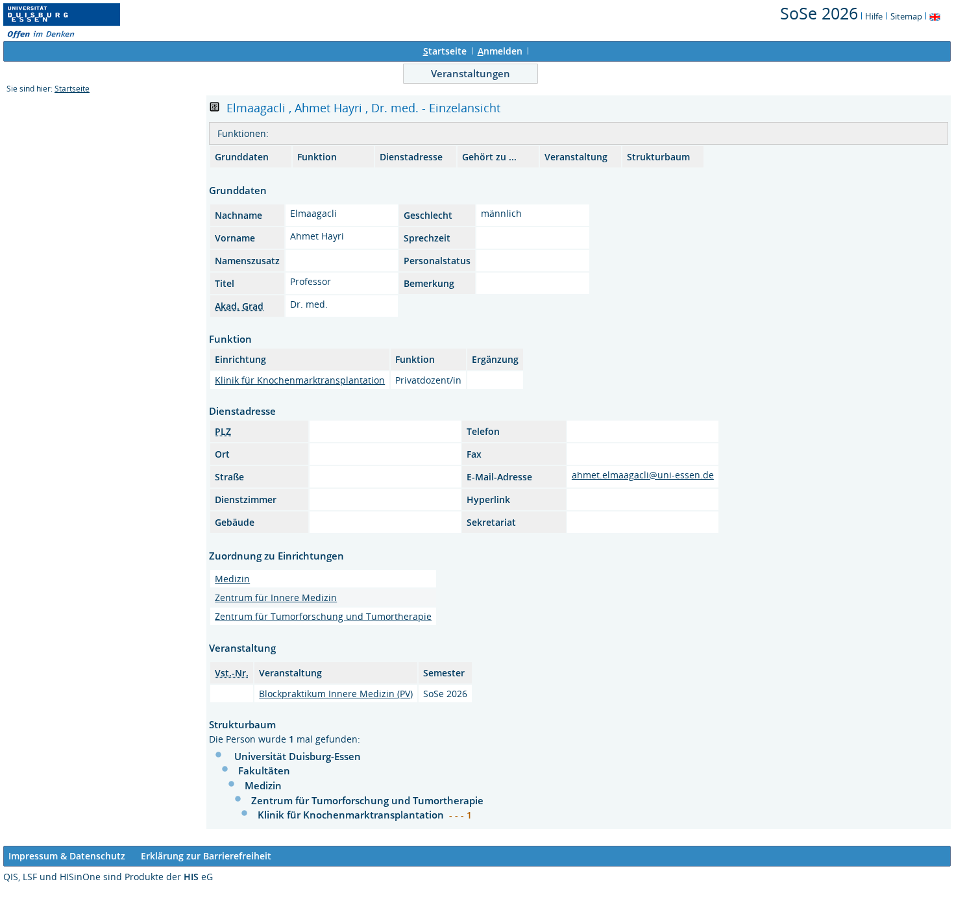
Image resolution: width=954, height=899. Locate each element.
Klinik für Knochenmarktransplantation (300, 380)
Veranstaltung (575, 157)
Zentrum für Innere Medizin (276, 597)
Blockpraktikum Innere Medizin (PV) (336, 693)
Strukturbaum (658, 157)
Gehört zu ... (489, 157)
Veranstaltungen (470, 73)
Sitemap (906, 16)
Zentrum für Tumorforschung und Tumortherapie (323, 616)
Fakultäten (264, 770)
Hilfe (874, 16)
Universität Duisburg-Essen (297, 756)
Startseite (72, 88)
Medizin (232, 579)
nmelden (500, 51)
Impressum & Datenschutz (66, 856)
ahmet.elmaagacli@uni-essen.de (643, 475)
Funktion (317, 157)
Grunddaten (242, 157)
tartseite (445, 51)
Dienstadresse (411, 157)
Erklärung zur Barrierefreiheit (206, 856)
